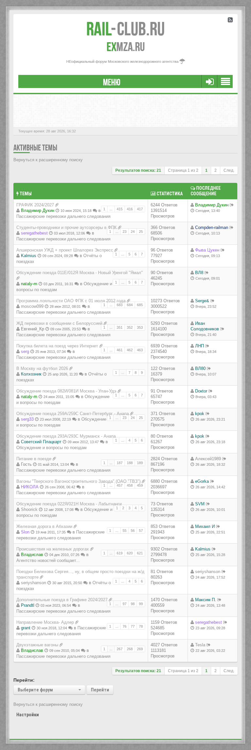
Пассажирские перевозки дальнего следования (63, 216)
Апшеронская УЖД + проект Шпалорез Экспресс (64, 250)
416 (130, 209)
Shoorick (29, 509)
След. (229, 170)
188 (130, 463)
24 (133, 232)
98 (133, 604)
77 (133, 626)
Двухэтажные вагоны (37, 644)
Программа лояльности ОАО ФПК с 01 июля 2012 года (71, 300)
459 (140, 485)
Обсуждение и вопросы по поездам (51, 447)
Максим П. (205, 599)
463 (140, 350)
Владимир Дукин (37, 210)
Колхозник (31, 374)
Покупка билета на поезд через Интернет (57, 345)
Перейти (100, 689)
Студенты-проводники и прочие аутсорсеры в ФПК (66, 227)
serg (25, 351)
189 (140, 463)
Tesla (200, 644)
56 (133, 530)
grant (25, 627)
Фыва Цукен (207, 250)
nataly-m (29, 283)
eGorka (202, 481)
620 (130, 553)
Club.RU (125, 29)
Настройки (27, 714)
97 (124, 604)
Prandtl (27, 605)
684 (130, 305)
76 (124, 626)
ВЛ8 (199, 272)
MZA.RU (126, 47)
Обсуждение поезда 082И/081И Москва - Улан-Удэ (66, 391)
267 (120, 649)
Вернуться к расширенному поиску (48, 159)
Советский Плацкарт (41, 441)
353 (140, 327)
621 (140, 553)
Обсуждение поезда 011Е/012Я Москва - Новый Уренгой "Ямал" (79, 272)
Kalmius (28, 255)
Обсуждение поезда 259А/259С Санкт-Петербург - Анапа (72, 413)
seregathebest (34, 233)
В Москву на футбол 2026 (42, 368)
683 (120, 305)
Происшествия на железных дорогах (52, 549)
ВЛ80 (200, 368)
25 (141, 232)
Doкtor (201, 391)
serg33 (27, 419)
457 (120, 485)
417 (140, 209)
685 (140, 305)
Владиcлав (32, 554)
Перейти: (24, 680)
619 (120, 553)
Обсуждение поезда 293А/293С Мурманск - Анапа (66, 436)
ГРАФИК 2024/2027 (35, 204)
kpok (199, 413)
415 (120, 209)
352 (130, 327)
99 (141, 604)
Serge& (202, 300)
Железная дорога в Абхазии (44, 526)
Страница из (183, 170)
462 (130, 350)
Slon (25, 532)
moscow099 (32, 306)
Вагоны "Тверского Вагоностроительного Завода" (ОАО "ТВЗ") (78, 481)
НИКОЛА (30, 486)
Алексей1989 (208, 458)
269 (140, 649)
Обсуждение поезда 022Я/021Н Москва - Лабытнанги (69, 503)
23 (124, 232)
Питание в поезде (33, 458)
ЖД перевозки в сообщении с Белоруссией (59, 323)
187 (120, 463)
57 (141, 530)
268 (130, 649)
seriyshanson (33, 582)
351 (120, 327)
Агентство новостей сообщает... (48, 560)
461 (120, 350)
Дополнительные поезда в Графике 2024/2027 (62, 599)
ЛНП (199, 345)
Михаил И (205, 526)
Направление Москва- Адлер (45, 622)
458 (130, 485)
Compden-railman (211, 227)
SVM (200, 503)
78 (141, 626)
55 (124, 530)
